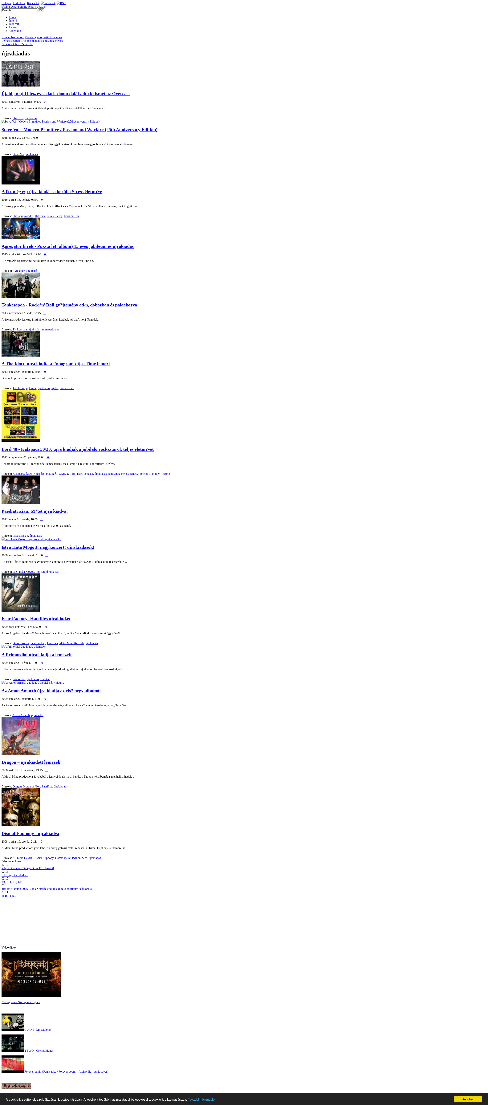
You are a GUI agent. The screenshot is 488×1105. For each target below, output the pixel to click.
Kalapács (38, 473)
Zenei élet (27, 44)
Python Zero (79, 858)
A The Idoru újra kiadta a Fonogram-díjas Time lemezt (56, 363)
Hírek (12, 17)
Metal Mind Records (71, 643)
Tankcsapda (20, 329)
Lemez (13, 27)
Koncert (14, 24)
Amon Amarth (21, 715)
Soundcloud (67, 388)
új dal (54, 388)
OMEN (63, 473)
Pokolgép (51, 473)
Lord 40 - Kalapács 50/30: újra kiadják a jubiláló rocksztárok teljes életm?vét (78, 449)
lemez (133, 473)
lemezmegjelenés (118, 473)
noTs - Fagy (9, 895)
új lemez (31, 388)
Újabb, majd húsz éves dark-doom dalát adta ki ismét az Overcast (66, 93)
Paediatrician (20, 535)
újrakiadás (31, 118)
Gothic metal (63, 858)
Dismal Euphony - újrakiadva (30, 833)
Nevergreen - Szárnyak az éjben (21, 1002)
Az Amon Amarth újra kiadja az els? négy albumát (51, 690)
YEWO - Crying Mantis (39, 1050)
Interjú (13, 20)
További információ (201, 1099)
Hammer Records (159, 473)
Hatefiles (52, 643)
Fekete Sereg (54, 216)
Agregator (18, 270)
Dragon (17, 786)
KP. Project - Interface (15, 875)
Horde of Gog (31, 786)
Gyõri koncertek (52, 37)
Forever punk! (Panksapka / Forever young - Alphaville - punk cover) (66, 1071)
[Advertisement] (30, 921)
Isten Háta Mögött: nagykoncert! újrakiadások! (48, 547)
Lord (72, 473)
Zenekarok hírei (11, 44)
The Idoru (19, 388)
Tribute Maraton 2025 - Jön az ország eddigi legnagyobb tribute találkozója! (47, 888)
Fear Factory (38, 643)
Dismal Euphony (43, 858)
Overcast (18, 118)
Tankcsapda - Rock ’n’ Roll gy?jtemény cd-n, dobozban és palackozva (69, 304)
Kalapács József (22, 473)
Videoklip (15, 30)
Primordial (19, 679)
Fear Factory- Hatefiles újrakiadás (36, 618)
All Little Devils (22, 858)
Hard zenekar (85, 473)
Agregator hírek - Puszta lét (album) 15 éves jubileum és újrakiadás (68, 246)
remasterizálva (50, 329)
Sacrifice (47, 786)
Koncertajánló (33, 37)
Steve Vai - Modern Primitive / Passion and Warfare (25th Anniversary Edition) (79, 129)
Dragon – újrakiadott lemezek (31, 762)
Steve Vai (18, 154)
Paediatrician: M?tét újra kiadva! (35, 511)
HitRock (40, 216)
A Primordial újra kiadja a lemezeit (37, 654)
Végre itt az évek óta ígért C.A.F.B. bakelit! (28, 868)
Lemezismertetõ (11, 40)
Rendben (468, 1099)
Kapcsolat (33, 3)
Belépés (6, 3)
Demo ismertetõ (30, 40)
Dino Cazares (21, 643)
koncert (143, 473)
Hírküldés (19, 3)
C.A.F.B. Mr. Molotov (37, 1029)
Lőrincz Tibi (71, 216)
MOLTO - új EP (12, 882)
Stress (16, 216)
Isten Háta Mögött (23, 571)
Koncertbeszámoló (13, 37)
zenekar (45, 679)
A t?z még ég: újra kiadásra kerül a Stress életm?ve (52, 191)
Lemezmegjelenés (52, 40)
